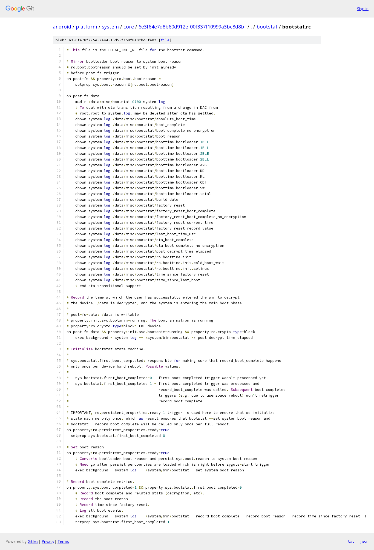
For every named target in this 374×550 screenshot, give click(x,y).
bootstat (267, 26)
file (165, 40)
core (128, 26)
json (364, 541)
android (62, 26)
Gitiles (33, 541)
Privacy (48, 541)
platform (86, 26)
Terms (63, 541)
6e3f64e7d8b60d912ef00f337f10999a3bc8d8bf (192, 26)
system (110, 26)
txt (351, 541)
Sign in (363, 8)
